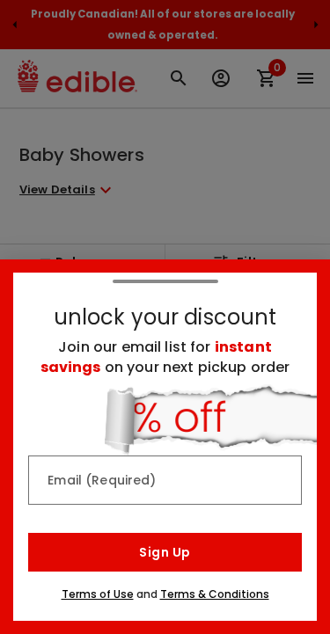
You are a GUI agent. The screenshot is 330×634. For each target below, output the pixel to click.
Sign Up (164, 552)
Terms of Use (98, 594)
